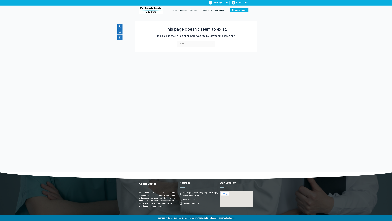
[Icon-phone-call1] (119, 26)
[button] (239, 10)
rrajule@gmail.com (221, 3)
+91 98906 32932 (242, 3)
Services (193, 10)
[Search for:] (196, 44)
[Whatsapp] (119, 37)
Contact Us (219, 10)
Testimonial (207, 10)
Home (174, 10)
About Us (183, 10)
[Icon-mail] (119, 31)
